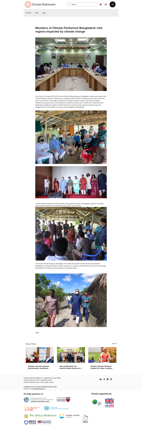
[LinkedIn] (100, 379)
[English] (100, 4)
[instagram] (111, 379)
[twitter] (107, 379)
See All (114, 343)
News (37, 13)
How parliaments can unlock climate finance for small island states (70, 367)
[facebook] (104, 379)
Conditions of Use (29, 386)
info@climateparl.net (38, 389)
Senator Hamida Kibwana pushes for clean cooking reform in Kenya (101, 367)
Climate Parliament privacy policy (46, 386)
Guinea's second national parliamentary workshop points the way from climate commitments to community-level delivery (39, 367)
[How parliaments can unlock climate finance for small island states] (71, 355)
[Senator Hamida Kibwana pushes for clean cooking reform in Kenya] (102, 355)
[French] (105, 4)
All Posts (28, 13)
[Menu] (113, 4)
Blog (44, 13)
